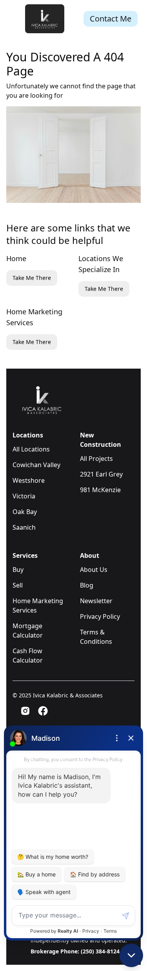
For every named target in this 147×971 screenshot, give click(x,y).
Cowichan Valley (36, 464)
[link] (44, 18)
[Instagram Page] (25, 711)
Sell (18, 585)
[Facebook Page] (43, 711)
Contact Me (110, 18)
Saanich (24, 527)
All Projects (96, 458)
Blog (86, 585)
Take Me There (32, 277)
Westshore (29, 480)
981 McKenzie (100, 490)
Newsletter (96, 601)
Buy (18, 569)
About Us (93, 569)
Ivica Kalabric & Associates (68, 695)
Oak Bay (25, 511)
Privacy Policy (100, 616)
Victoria (24, 496)
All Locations (31, 449)
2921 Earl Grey (101, 474)
